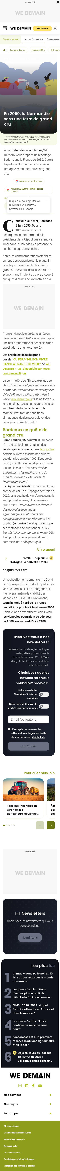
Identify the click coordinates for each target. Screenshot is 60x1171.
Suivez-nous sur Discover (31, 181)
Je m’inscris (30, 937)
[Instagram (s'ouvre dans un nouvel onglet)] (20, 1086)
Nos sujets (11, 1104)
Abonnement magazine (14, 1139)
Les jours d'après (17, 50)
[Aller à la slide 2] (6, 825)
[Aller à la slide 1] (4, 825)
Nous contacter (11, 1146)
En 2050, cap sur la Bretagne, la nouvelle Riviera (29, 560)
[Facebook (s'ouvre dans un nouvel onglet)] (33, 1086)
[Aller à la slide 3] (9, 825)
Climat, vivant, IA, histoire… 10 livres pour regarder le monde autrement (33, 977)
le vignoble (47, 449)
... (15, 59)
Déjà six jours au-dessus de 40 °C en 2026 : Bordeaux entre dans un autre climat (34, 1057)
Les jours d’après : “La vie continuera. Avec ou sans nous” (30, 1025)
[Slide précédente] (40, 825)
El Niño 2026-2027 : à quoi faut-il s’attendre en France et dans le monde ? (33, 1009)
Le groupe (11, 1113)
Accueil (7, 59)
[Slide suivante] (51, 825)
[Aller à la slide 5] (14, 825)
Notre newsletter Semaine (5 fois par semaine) (26, 694)
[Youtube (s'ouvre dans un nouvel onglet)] (40, 1086)
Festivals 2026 (38, 50)
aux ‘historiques (21, 399)
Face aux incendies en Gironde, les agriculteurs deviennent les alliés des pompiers (23, 810)
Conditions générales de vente (17, 1133)
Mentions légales (11, 1126)
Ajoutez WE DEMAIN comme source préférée (27, 190)
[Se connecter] (55, 28)
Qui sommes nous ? (13, 1152)
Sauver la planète (10, 39)
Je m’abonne (42, 28)
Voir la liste (38, 737)
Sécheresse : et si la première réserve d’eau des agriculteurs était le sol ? (33, 1041)
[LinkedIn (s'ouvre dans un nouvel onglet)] (27, 1086)
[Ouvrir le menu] (5, 28)
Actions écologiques (33, 39)
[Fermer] (47, 200)
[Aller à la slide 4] (11, 825)
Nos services (12, 1095)
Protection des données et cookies (19, 1166)
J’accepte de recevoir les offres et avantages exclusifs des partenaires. (29, 733)
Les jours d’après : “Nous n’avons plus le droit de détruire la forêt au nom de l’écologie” (31, 993)
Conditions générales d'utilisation (19, 1159)
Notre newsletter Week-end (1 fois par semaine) (23, 706)
